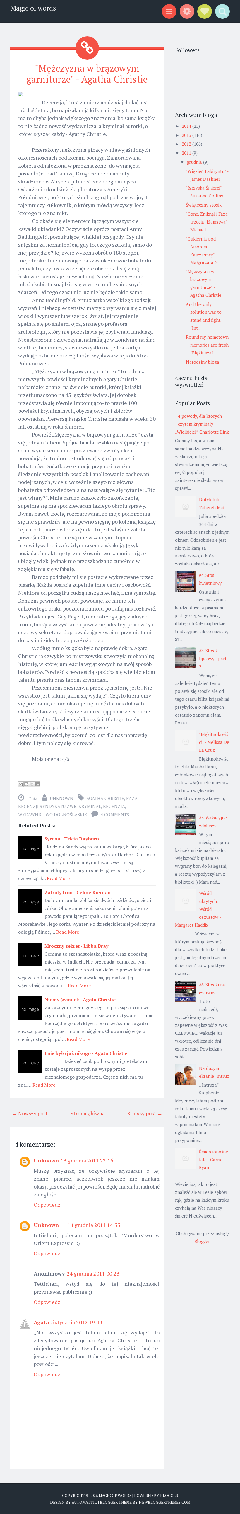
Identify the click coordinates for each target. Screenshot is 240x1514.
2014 (187, 126)
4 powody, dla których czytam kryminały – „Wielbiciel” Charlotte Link (202, 424)
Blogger (202, 1241)
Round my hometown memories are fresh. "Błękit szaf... (207, 345)
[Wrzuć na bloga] (26, 784)
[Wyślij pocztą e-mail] (21, 784)
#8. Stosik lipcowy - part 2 (213, 658)
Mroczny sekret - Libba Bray (76, 946)
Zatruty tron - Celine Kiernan (77, 892)
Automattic (84, 1502)
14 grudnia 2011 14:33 (94, 1224)
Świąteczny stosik (204, 205)
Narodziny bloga (202, 362)
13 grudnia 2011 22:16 (87, 1160)
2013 (187, 135)
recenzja (114, 806)
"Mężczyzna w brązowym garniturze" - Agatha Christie (87, 73)
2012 (187, 144)
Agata (41, 1322)
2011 (187, 153)
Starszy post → (144, 1113)
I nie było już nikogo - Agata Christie (85, 1053)
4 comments (115, 814)
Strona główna (88, 1113)
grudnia (195, 162)
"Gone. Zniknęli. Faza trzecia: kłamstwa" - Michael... (207, 222)
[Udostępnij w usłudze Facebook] (37, 784)
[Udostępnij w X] (32, 784)
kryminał (89, 806)
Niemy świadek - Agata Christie (80, 999)
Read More (58, 878)
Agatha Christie (105, 798)
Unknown (61, 798)
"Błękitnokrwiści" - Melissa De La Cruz (214, 742)
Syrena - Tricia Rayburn (71, 839)
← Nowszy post (30, 1113)
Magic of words (33, 8)
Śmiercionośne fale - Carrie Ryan (213, 1159)
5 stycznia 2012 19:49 (76, 1322)
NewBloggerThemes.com (164, 1502)
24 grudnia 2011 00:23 (93, 1273)
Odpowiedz (47, 1204)
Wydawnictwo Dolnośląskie (52, 814)
